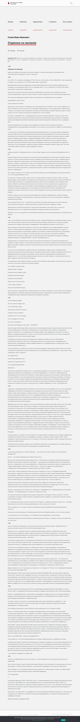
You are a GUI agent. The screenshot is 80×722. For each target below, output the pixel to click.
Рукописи (23, 22)
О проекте (52, 22)
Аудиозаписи (37, 22)
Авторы (10, 22)
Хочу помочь (67, 22)
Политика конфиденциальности (37, 720)
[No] (78, 719)
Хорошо (63, 720)
